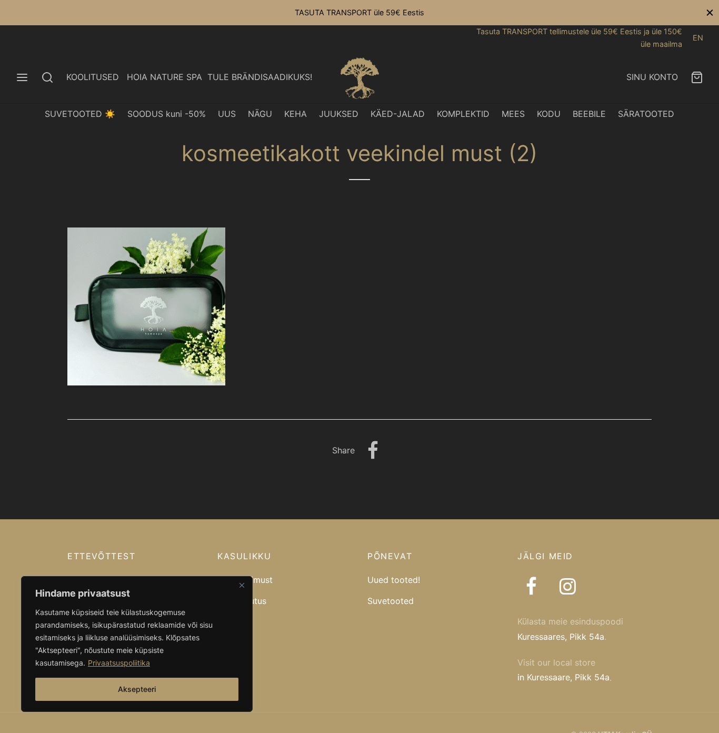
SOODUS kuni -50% (166, 113)
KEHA (295, 113)
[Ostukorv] (697, 77)
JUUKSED (338, 113)
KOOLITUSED (92, 77)
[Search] (47, 77)
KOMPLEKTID (463, 113)
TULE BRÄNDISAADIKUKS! (259, 77)
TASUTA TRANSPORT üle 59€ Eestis (359, 12)
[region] (137, 644)
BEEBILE (589, 113)
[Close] (241, 585)
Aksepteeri (137, 689)
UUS (227, 113)
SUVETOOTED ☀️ (80, 113)
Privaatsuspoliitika (119, 662)
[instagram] (567, 588)
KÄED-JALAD (398, 113)
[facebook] (531, 588)
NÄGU (260, 113)
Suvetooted (390, 601)
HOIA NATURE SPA (164, 77)
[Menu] (22, 77)
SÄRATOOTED (646, 113)
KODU (549, 113)
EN (698, 37)
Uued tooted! (393, 579)
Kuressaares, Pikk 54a (560, 636)
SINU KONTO (652, 77)
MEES (513, 113)
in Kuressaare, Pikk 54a (563, 677)
